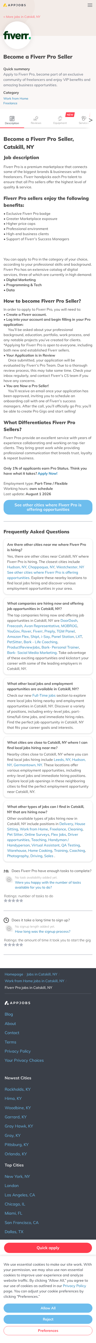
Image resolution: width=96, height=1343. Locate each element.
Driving (36, 856)
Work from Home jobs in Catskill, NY (34, 981)
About (10, 1023)
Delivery (66, 823)
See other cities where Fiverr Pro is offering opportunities (48, 507)
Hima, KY (13, 1098)
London (12, 1185)
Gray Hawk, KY (19, 1126)
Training (61, 850)
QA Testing (70, 845)
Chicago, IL (15, 1204)
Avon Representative (41, 626)
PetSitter (14, 642)
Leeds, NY (62, 759)
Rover (26, 631)
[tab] (12, 121)
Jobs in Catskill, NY (42, 974)
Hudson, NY (16, 567)
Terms (10, 1042)
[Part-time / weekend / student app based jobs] (13, 5)
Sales (49, 856)
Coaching (77, 850)
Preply (49, 631)
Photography (18, 856)
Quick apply (48, 1247)
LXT (79, 636)
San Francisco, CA (22, 1222)
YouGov (13, 631)
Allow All (48, 1308)
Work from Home (34, 829)
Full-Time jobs (44, 695)
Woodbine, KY (18, 1107)
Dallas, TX (14, 1231)
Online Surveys (37, 834)
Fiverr (38, 631)
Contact (12, 1032)
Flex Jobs (58, 834)
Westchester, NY (70, 567)
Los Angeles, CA (20, 1194)
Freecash (14, 626)
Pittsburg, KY (17, 1144)
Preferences (48, 1330)
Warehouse (16, 850)
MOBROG (69, 626)
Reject (48, 1319)
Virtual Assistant (45, 845)
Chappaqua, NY (41, 567)
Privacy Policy (18, 1051)
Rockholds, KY (18, 1089)
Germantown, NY (28, 765)
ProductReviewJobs (23, 647)
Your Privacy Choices (24, 1060)
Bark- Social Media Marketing (32, 652)
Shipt (35, 636)
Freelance (58, 829)
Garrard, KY (16, 1116)
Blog (9, 1014)
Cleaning (75, 829)
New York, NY (17, 1176)
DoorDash (69, 620)
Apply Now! (47, 473)
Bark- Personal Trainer (60, 647)
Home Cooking (40, 850)
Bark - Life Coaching (40, 642)
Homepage (14, 974)
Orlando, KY (16, 1153)
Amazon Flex (18, 636)
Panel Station (63, 636)
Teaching (38, 840)
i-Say (45, 636)
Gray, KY (13, 1135)
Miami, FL (13, 1213)
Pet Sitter (15, 834)
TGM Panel (66, 631)
